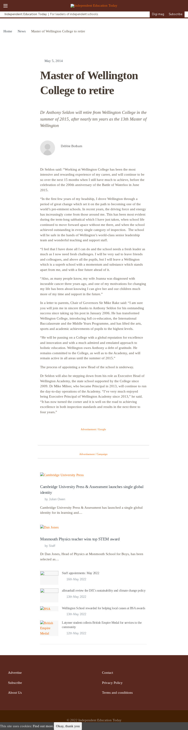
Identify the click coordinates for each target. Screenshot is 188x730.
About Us (15, 692)
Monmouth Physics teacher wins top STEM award (79, 539)
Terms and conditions (117, 692)
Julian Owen (57, 499)
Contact (107, 672)
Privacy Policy (112, 683)
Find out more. (43, 726)
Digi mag (158, 14)
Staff (52, 546)
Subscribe (175, 14)
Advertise (15, 672)
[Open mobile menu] (5, 5)
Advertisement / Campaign (93, 454)
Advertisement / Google (93, 429)
